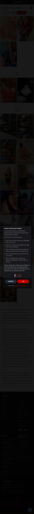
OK (23, 281)
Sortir (10, 281)
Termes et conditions (20, 285)
